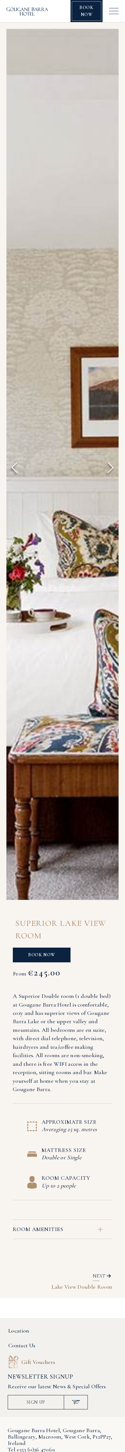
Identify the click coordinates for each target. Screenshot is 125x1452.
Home (18, 1303)
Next (110, 467)
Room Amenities (38, 1229)
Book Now (86, 11)
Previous (14, 467)
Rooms (41, 1303)
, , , (60, 1436)
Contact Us (21, 1345)
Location (18, 1330)
